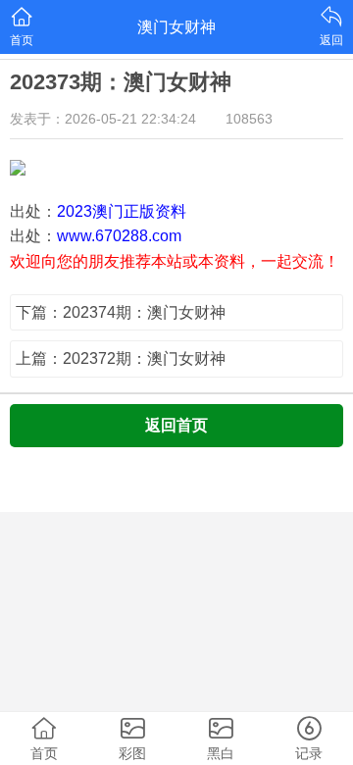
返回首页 (176, 425)
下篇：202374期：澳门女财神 (121, 312)
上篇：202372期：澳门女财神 (121, 358)
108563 (249, 119)
